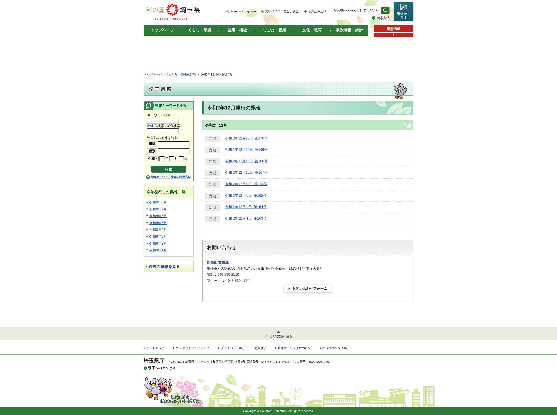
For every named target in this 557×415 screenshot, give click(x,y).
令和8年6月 (158, 216)
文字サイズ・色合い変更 (282, 11)
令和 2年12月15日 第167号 (246, 172)
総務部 (212, 262)
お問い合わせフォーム (309, 288)
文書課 (223, 262)
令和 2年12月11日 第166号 (246, 184)
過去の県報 (188, 74)
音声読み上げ (317, 11)
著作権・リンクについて (294, 348)
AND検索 (157, 126)
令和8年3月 (158, 236)
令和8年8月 (158, 202)
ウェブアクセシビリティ (192, 348)
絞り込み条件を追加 (162, 138)
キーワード (158, 115)
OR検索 (174, 126)
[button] (393, 35)
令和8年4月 (158, 230)
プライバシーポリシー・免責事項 (243, 348)
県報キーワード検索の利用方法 (170, 177)
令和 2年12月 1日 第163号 (246, 218)
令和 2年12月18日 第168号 (246, 161)
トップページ (153, 74)
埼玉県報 (171, 74)
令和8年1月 (158, 250)
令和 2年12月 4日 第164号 (246, 207)
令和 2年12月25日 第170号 (246, 138)
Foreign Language (243, 11)
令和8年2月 (158, 243)
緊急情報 (394, 29)
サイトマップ (155, 348)
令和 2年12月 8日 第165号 (246, 195)
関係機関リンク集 (334, 348)
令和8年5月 (158, 223)
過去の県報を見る (164, 266)
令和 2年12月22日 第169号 (246, 149)
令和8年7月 (158, 209)
